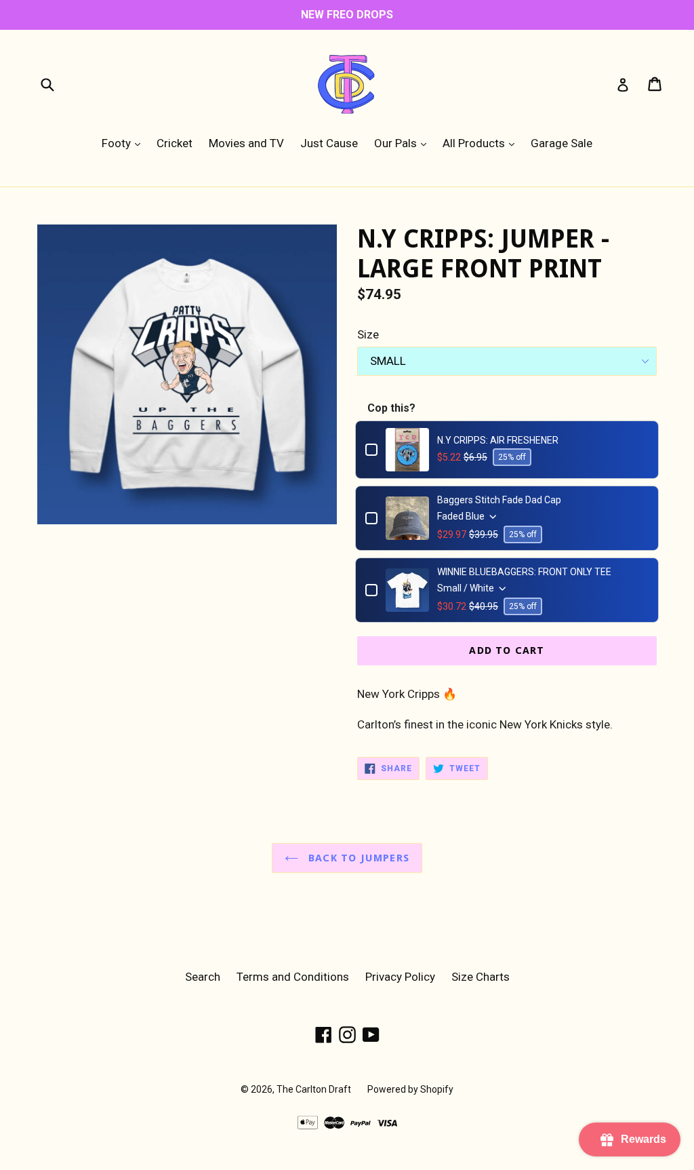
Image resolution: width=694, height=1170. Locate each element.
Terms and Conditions (293, 976)
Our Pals (403, 143)
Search (202, 976)
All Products (482, 143)
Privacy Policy (400, 976)
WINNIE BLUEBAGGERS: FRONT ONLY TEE (524, 571)
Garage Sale (561, 143)
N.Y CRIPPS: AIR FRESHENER (497, 440)
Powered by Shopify (410, 1089)
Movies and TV (246, 143)
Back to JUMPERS (357, 858)
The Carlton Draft (314, 1089)
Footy (124, 143)
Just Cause (329, 143)
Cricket (174, 143)
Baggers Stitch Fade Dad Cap (499, 499)
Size (368, 334)
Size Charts (480, 976)
